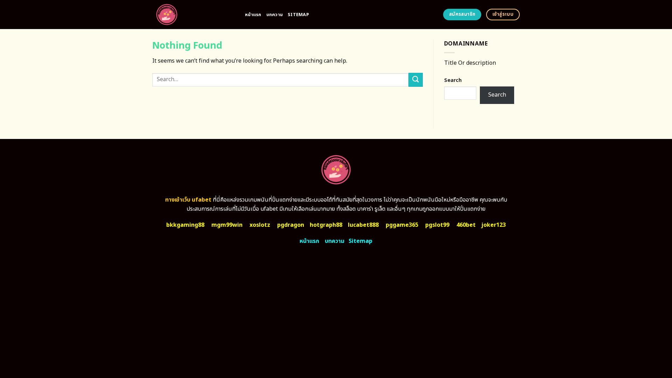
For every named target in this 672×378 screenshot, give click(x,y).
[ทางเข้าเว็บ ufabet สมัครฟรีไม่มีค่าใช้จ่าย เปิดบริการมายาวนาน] (193, 14)
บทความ (274, 14)
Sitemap (298, 14)
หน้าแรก (253, 14)
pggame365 (402, 225)
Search (453, 80)
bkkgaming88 (185, 225)
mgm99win (227, 225)
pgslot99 (437, 225)
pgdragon (290, 225)
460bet (466, 225)
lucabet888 (363, 225)
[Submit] (415, 79)
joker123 (493, 225)
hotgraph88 (326, 225)
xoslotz (260, 225)
